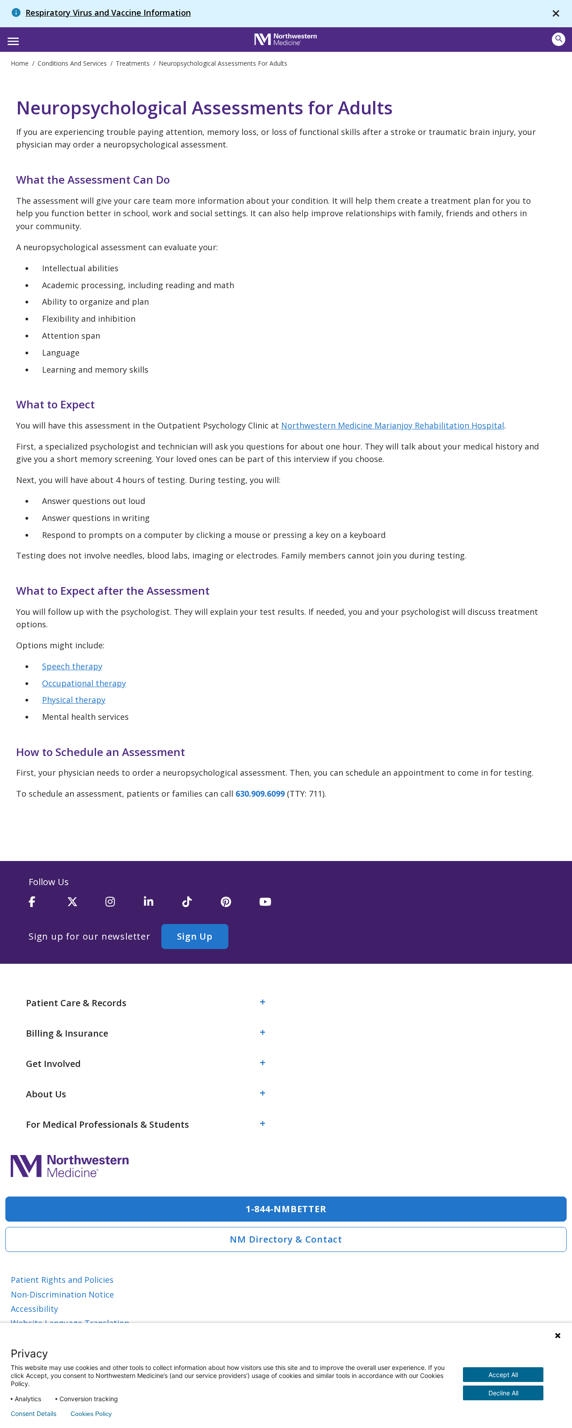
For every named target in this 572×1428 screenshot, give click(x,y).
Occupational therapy (84, 683)
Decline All (503, 1393)
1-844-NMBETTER (286, 1209)
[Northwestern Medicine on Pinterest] (240, 905)
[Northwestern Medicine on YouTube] (278, 905)
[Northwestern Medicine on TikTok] (201, 905)
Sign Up (195, 936)
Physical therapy (73, 699)
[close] (556, 13)
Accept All (503, 1374)
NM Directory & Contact (286, 1239)
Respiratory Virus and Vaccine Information (108, 12)
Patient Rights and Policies (62, 1279)
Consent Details (33, 1413)
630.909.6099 (260, 793)
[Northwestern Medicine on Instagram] (124, 905)
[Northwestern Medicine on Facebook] (48, 905)
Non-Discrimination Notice (62, 1294)
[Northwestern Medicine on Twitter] (86, 905)
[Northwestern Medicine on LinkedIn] (163, 905)
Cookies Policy (91, 1413)
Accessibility (34, 1308)
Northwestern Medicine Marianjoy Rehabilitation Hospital (392, 425)
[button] (11, 38)
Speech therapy (72, 666)
